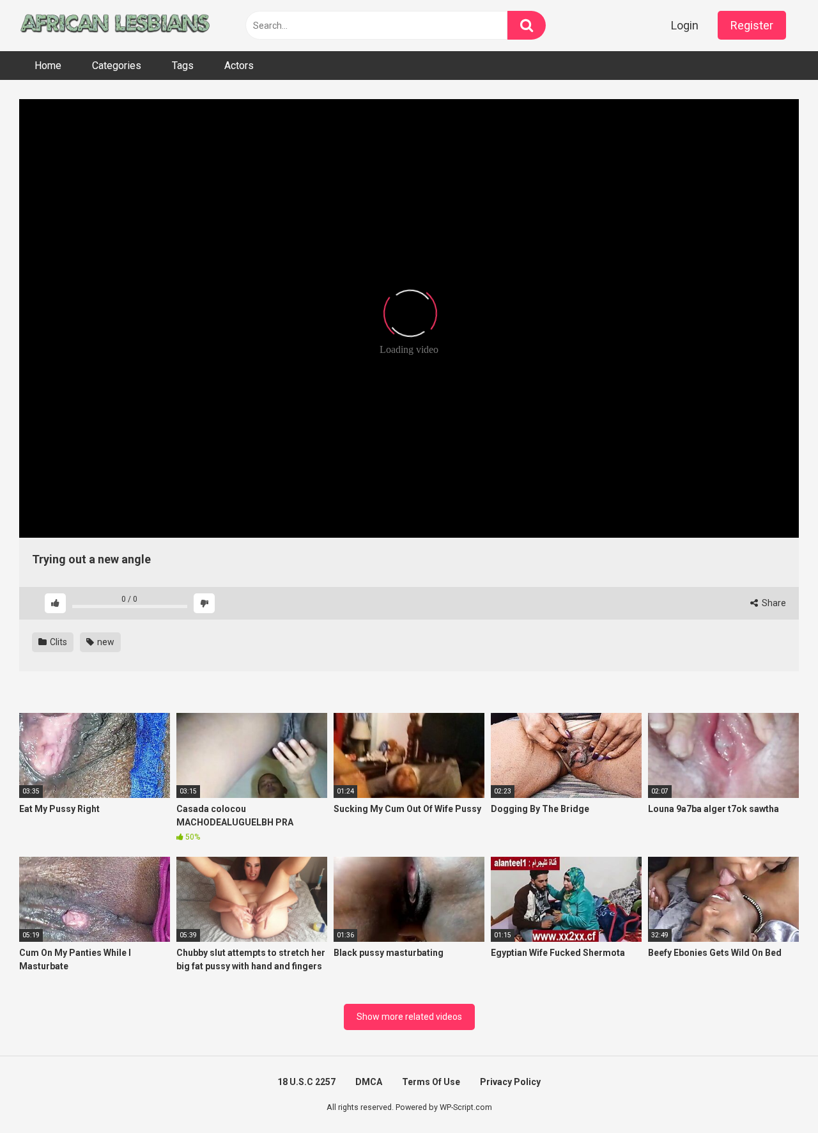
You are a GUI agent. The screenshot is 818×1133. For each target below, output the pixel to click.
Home (48, 65)
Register (751, 25)
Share (773, 603)
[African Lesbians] (115, 25)
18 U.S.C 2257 (306, 1082)
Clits (57, 642)
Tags (183, 65)
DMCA (368, 1082)
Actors (239, 65)
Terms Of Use (431, 1082)
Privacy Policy (510, 1082)
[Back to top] (775, 1094)
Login (684, 25)
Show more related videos (409, 1017)
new (104, 642)
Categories (116, 65)
